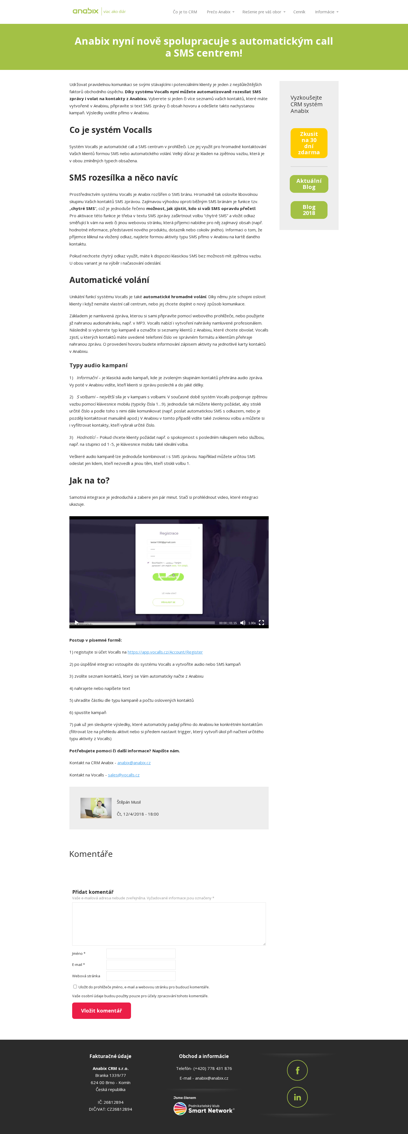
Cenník (299, 11)
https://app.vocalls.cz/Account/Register (165, 652)
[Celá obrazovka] (261, 623)
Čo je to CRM (185, 11)
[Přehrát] (76, 623)
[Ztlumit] (243, 623)
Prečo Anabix (218, 11)
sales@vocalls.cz (124, 775)
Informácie (324, 11)
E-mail (78, 964)
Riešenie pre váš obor (261, 11)
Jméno (78, 953)
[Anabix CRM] (113, 12)
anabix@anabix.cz (134, 762)
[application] (169, 572)
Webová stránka (86, 975)
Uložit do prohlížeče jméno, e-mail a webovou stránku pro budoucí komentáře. (144, 986)
